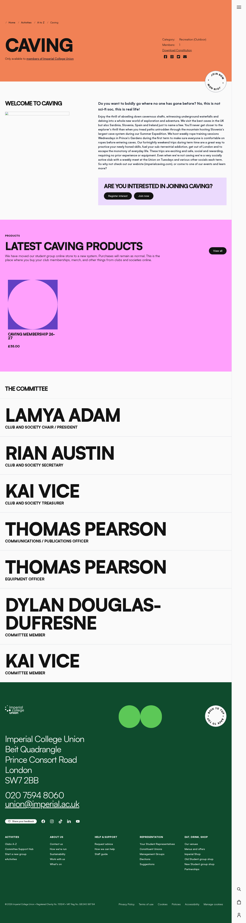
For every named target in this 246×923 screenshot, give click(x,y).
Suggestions (147, 864)
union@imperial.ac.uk (42, 803)
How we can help (105, 848)
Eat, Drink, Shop (196, 836)
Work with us (57, 859)
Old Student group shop (199, 859)
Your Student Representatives (157, 843)
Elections (145, 859)
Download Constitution (177, 50)
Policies (176, 904)
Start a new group (15, 854)
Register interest (120, 195)
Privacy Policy (127, 904)
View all (220, 250)
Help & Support (106, 836)
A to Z (40, 22)
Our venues (191, 843)
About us (56, 836)
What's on (56, 864)
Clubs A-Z (11, 843)
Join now (145, 195)
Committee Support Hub (19, 848)
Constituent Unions (151, 848)
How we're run (58, 848)
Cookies (162, 904)
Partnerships (192, 869)
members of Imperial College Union (50, 58)
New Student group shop (199, 864)
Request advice (104, 843)
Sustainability (57, 854)
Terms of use (146, 904)
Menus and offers (195, 848)
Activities (26, 22)
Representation (151, 836)
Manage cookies (213, 904)
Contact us (56, 843)
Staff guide (101, 854)
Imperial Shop (193, 854)
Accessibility (192, 904)
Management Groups (152, 854)
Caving (54, 22)
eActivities (11, 859)
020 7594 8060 (34, 795)
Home (12, 22)
